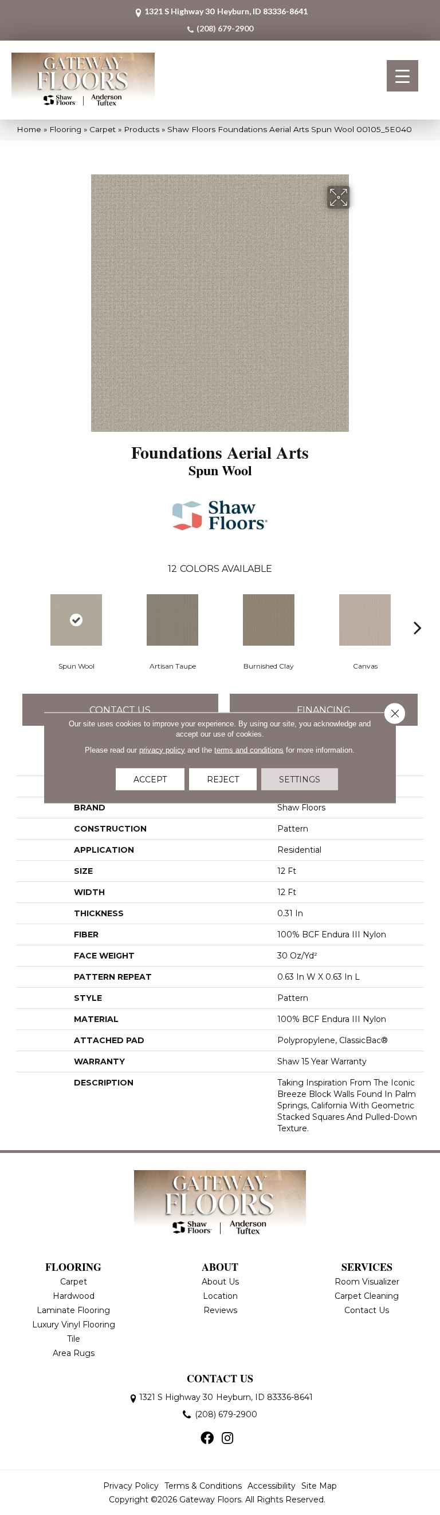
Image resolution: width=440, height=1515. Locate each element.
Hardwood (74, 1296)
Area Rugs (74, 1353)
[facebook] (207, 1439)
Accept (150, 779)
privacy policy (162, 749)
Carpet (102, 129)
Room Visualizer (367, 1282)
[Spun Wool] (76, 620)
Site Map (319, 1486)
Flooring (65, 129)
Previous (22, 610)
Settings (299, 779)
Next (417, 610)
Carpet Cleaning (367, 1296)
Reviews (220, 1310)
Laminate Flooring (73, 1310)
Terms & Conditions (203, 1486)
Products (141, 129)
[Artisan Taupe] (172, 620)
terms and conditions (249, 749)
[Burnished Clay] (269, 620)
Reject (223, 779)
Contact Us (120, 710)
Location (220, 1296)
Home (29, 129)
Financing (324, 710)
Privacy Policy (131, 1486)
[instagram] (227, 1439)
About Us (220, 1282)
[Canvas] (365, 620)
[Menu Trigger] (402, 76)
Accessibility (271, 1486)
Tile (73, 1339)
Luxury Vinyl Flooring (73, 1324)
